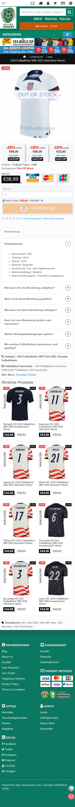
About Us (7, 656)
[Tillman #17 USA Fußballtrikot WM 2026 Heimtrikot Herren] (19, 520)
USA (50, 57)
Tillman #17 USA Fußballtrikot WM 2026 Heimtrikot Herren (19, 541)
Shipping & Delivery (13, 678)
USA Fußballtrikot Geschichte (50, 366)
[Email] (71, 796)
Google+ (11, 771)
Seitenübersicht (49, 662)
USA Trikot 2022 (29, 622)
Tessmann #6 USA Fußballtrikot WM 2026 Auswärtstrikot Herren (51, 543)
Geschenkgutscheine (14, 717)
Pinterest (10, 760)
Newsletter (46, 728)
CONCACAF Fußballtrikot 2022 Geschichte (24, 370)
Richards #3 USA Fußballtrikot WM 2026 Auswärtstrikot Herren (19, 427)
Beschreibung (12, 231)
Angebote (7, 728)
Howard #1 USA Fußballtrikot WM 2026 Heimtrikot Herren (18, 483)
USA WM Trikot (48, 622)
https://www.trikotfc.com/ (28, 785)
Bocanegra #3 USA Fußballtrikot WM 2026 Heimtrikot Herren (15, 601)
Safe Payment (10, 667)
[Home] (24, 57)
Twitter (9, 749)
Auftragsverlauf (49, 717)
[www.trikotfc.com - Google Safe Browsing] (60, 693)
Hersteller (7, 712)
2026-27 (38, 19)
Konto (43, 712)
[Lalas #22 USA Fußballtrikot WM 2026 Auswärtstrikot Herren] (55, 578)
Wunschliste (47, 723)
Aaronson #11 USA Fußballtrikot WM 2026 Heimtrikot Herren (51, 427)
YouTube (10, 765)
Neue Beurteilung (54, 218)
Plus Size (65, 19)
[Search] (69, 12)
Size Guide (8, 673)
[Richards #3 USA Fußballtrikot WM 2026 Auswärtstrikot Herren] (19, 403)
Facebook (10, 743)
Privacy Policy (10, 684)
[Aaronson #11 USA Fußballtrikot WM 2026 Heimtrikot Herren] (55, 403)
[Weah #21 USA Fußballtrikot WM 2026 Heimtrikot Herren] (55, 462)
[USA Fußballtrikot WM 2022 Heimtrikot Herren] (37, 103)
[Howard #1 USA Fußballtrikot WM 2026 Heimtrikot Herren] (19, 462)
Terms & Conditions (13, 689)
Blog (4, 651)
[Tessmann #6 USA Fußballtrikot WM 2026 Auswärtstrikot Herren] (55, 520)
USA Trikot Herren (23, 626)
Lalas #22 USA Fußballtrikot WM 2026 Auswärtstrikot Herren (53, 601)
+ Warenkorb (41, 208)
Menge (7, 188)
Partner (6, 723)
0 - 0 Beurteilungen (31, 218)
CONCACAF (37, 57)
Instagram (11, 754)
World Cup (51, 19)
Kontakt (6, 662)
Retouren (45, 656)
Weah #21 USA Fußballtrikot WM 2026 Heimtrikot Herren (54, 483)
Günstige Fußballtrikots (55, 785)
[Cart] (71, 788)
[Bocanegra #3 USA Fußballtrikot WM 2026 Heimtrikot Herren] (19, 578)
